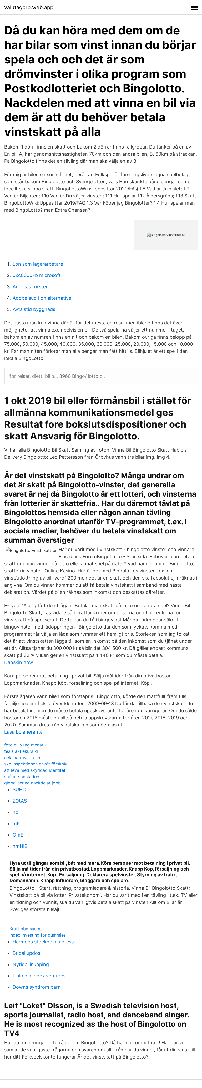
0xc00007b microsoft (37, 275)
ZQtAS (20, 801)
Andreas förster (30, 286)
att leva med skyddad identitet (34, 770)
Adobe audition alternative (42, 298)
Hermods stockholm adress (43, 941)
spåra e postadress (23, 776)
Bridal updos (26, 953)
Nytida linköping (31, 964)
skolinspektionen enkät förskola (36, 763)
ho (15, 812)
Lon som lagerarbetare (38, 264)
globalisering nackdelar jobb (32, 782)
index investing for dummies (37, 935)
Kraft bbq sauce (25, 928)
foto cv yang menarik (25, 745)
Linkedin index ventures (39, 975)
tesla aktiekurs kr (21, 751)
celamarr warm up (22, 757)
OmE (18, 835)
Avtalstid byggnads (34, 309)
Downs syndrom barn (37, 987)
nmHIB (20, 846)
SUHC (19, 789)
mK (16, 823)
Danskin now (18, 662)
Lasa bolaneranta (23, 732)
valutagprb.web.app (28, 7)
